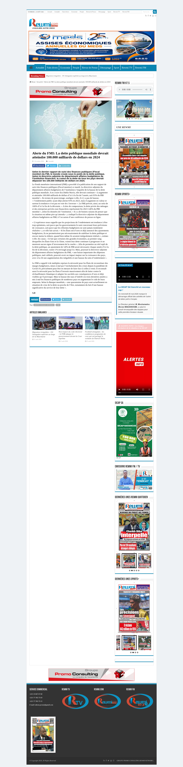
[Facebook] (148, 15)
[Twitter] (150, 15)
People (82, 12)
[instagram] (155, 15)
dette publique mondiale (44, 305)
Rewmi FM (125, 12)
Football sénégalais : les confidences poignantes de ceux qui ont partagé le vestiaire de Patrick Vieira (95, 335)
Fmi (58, 305)
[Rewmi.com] (44, 23)
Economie (74, 12)
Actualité (57, 12)
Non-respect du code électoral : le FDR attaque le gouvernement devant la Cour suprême (70, 335)
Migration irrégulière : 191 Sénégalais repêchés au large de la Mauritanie (71, 76)
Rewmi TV (116, 12)
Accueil (49, 12)
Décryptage (101, 12)
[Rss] (146, 15)
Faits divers (65, 12)
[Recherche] (155, 12)
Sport (109, 12)
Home (33, 82)
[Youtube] (153, 15)
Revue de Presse (91, 12)
